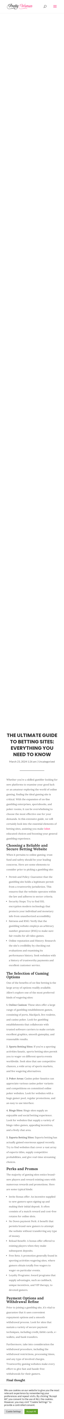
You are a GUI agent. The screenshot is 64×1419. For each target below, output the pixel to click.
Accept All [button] (31, 1411)
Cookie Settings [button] (13, 1411)
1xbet (47, 828)
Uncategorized (46, 761)
